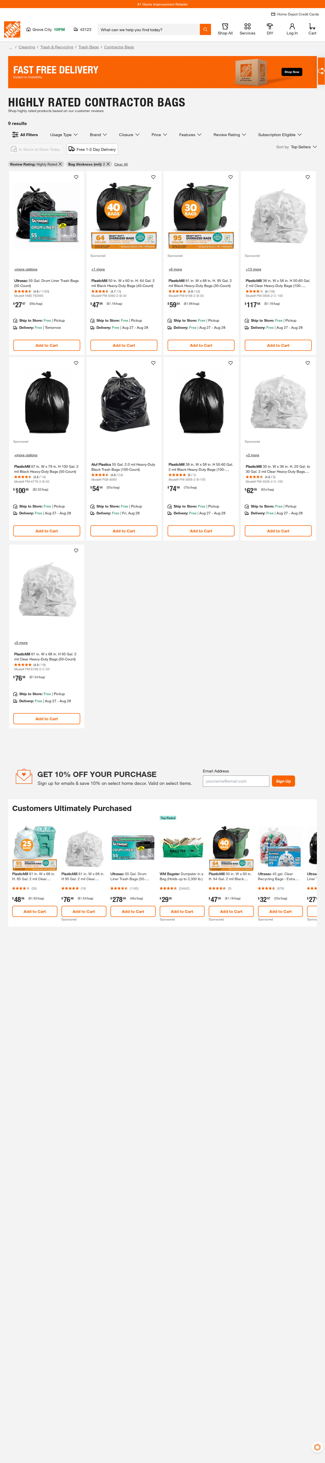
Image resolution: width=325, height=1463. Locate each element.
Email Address (216, 770)
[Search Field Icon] (205, 29)
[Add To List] (76, 177)
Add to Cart (47, 345)
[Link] (46, 263)
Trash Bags (88, 46)
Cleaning (27, 46)
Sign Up (283, 781)
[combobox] (149, 29)
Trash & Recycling (56, 46)
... (10, 47)
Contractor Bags (119, 46)
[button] (296, 146)
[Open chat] (321, 71)
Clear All (121, 164)
